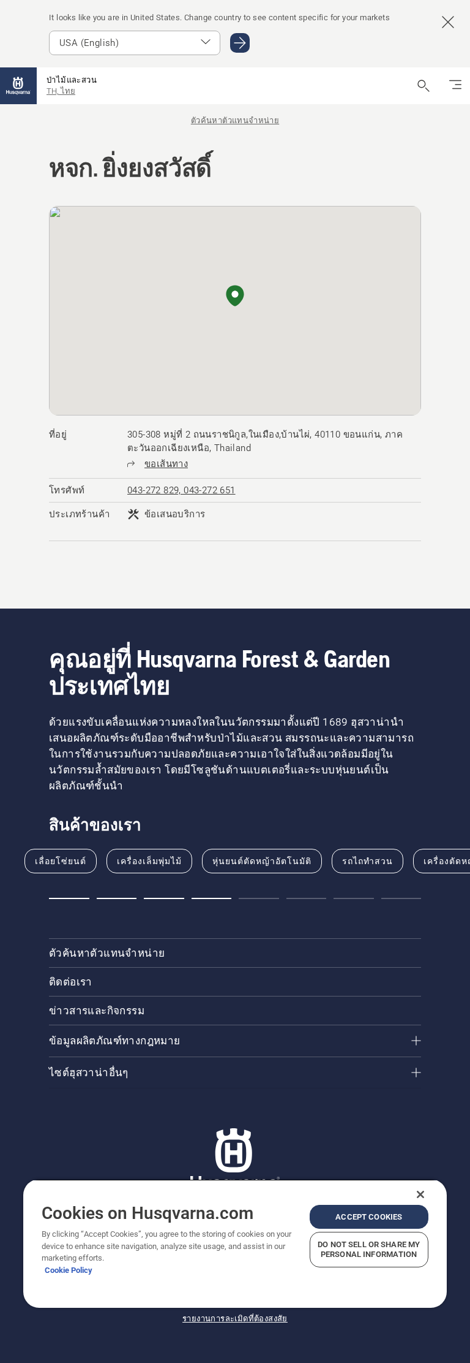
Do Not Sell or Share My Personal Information (369, 1249)
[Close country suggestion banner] (448, 22)
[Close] (420, 1194)
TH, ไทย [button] (61, 91)
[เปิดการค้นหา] (423, 86)
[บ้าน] (18, 85)
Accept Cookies (368, 1216)
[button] (235, 297)
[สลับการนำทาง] (455, 86)
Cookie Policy (68, 1270)
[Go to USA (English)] (240, 43)
